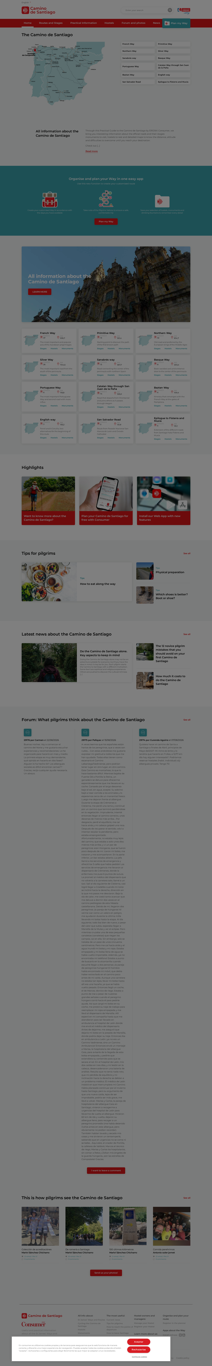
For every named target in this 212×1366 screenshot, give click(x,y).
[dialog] (91, 1348)
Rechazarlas (139, 1349)
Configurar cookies (139, 1357)
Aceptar (138, 1342)
